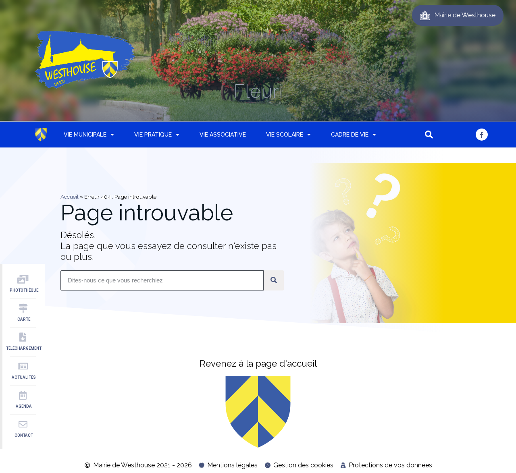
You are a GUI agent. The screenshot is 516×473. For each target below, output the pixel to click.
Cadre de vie (349, 134)
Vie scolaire (284, 134)
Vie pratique (153, 134)
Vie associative (223, 134)
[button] (429, 135)
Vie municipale (85, 134)
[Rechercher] (274, 280)
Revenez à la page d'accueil (258, 363)
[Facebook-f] (482, 135)
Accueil (69, 196)
